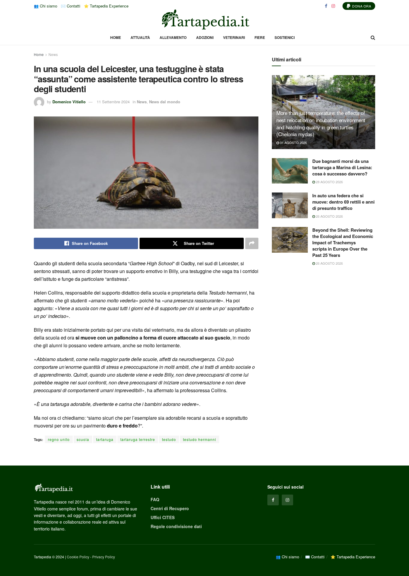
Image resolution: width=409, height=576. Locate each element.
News (53, 54)
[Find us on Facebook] (326, 6)
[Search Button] (373, 37)
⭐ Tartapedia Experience (106, 6)
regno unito (59, 439)
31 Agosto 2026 (293, 142)
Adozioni (204, 37)
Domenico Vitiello (69, 101)
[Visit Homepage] (204, 19)
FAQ (155, 499)
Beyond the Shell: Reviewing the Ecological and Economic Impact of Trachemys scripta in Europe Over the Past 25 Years (342, 242)
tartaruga (104, 439)
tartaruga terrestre (137, 439)
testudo (169, 439)
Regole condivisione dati (176, 526)
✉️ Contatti (70, 6)
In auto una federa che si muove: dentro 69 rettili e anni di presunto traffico (343, 201)
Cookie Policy (78, 556)
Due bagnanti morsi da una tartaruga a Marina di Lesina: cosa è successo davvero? (342, 167)
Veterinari (234, 37)
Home (115, 37)
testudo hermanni (199, 439)
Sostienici (285, 37)
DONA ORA (361, 6)
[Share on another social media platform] (251, 243)
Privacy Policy (103, 556)
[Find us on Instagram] (333, 6)
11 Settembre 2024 (113, 101)
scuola (83, 439)
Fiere (260, 37)
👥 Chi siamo (45, 6)
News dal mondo (164, 101)
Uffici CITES (163, 517)
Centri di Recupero (170, 508)
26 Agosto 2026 (329, 216)
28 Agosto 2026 (329, 181)
